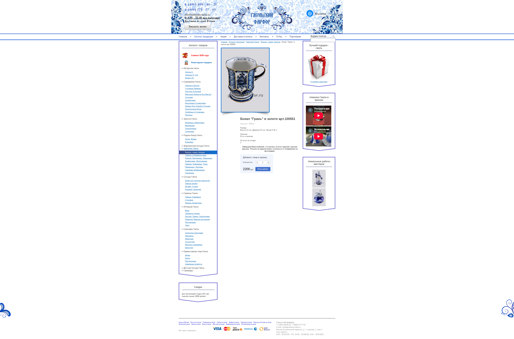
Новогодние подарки (201, 62)
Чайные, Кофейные (193, 197)
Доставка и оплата (243, 36)
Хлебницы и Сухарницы (194, 112)
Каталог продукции (203, 36)
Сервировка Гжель (192, 82)
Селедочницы (190, 129)
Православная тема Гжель (196, 251)
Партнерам (295, 36)
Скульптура (190, 242)
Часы (187, 225)
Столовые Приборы (193, 89)
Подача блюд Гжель (193, 135)
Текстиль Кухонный (193, 91)
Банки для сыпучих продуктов (197, 181)
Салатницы (189, 131)
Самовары (188, 270)
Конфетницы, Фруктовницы (196, 161)
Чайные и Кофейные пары (195, 155)
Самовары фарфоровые (195, 170)
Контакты (264, 36)
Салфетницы (190, 100)
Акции (223, 36)
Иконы (187, 255)
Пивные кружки (191, 184)
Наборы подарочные (193, 203)
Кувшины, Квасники (193, 189)
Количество (247, 162)
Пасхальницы (190, 261)
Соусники (189, 97)
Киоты (187, 258)
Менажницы (190, 126)
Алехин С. (189, 72)
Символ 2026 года (200, 55)
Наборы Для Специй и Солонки (197, 106)
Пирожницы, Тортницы (194, 167)
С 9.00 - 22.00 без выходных (202, 17)
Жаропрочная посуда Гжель (196, 146)
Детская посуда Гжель (194, 268)
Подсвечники (190, 222)
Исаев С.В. (189, 78)
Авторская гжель (191, 68)
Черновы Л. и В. (191, 75)
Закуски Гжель (190, 119)
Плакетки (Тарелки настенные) (197, 219)
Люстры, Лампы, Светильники (197, 216)
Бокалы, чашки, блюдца (195, 152)
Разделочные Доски (193, 109)
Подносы (188, 115)
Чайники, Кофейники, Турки (196, 164)
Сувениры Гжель (191, 229)
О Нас (279, 36)
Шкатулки (189, 248)
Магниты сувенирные (193, 245)
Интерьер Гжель (191, 207)
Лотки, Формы (190, 139)
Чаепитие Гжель (191, 148)
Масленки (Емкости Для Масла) (198, 94)
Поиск (313, 37)
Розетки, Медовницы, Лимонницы (198, 158)
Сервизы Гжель (191, 193)
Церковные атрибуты (193, 264)
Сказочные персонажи (194, 233)
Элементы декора (192, 214)
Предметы (189, 236)
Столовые (189, 200)
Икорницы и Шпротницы (194, 123)
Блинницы (189, 142)
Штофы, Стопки (191, 186)
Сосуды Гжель (190, 177)
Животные (189, 239)
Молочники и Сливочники (195, 103)
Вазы (187, 211)
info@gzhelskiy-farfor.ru (197, 14)
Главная (183, 36)
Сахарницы (189, 173)
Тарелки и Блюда (192, 86)
